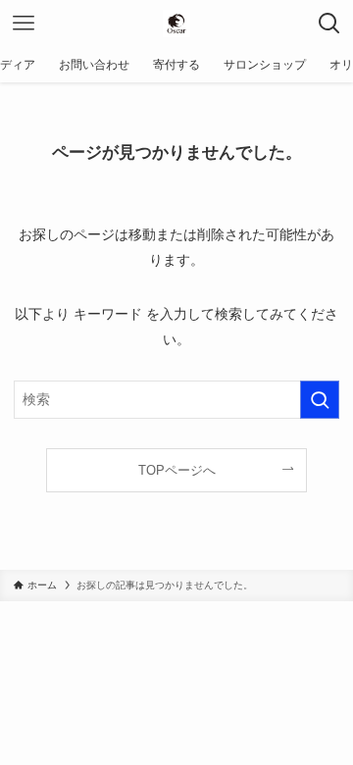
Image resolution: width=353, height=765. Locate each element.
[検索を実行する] (319, 400)
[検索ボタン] (329, 23)
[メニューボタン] (23, 23)
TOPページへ (177, 470)
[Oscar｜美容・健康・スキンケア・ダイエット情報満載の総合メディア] (176, 23)
